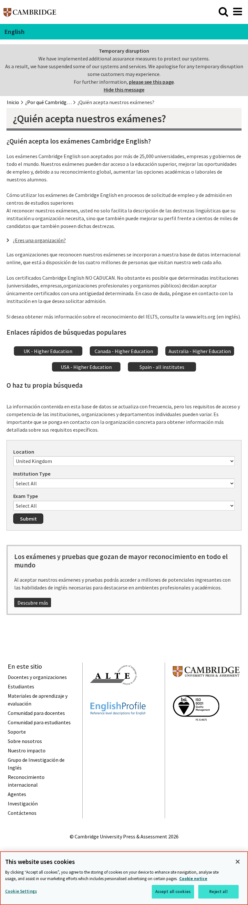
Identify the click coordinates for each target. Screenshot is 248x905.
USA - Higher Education (86, 367)
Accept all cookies (173, 891)
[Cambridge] (30, 14)
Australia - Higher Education (200, 351)
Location (23, 451)
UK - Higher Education (48, 351)
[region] (124, 878)
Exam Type (25, 496)
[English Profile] (118, 726)
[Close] (238, 862)
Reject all (218, 891)
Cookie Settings (21, 891)
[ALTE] (113, 696)
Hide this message (124, 89)
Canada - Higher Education (124, 351)
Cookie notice (193, 878)
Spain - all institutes (162, 367)
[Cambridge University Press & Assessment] (206, 689)
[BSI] (196, 732)
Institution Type (31, 473)
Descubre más (32, 602)
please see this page (151, 82)
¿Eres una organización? (39, 240)
